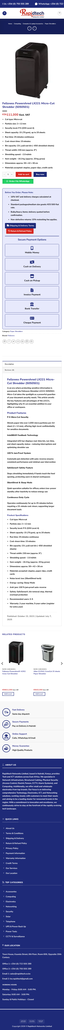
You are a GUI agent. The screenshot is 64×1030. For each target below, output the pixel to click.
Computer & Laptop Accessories (33, 24)
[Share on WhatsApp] (4, 341)
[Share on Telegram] (32, 341)
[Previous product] (35, 28)
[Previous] (7, 70)
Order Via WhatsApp (19, 181)
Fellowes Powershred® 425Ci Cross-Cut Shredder (14, 672)
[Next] (56, 70)
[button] (4, 13)
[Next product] (29, 28)
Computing (17, 24)
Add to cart (23, 174)
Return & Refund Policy (21, 231)
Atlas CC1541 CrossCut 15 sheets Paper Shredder (47, 672)
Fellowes (11, 336)
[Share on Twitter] (13, 341)
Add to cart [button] (8, 694)
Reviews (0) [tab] (9, 370)
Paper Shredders (50, 24)
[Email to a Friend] (18, 341)
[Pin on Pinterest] (23, 341)
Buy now (40, 174)
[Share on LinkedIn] (27, 341)
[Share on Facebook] (9, 341)
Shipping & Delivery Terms (21, 225)
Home (10, 24)
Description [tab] (9, 364)
